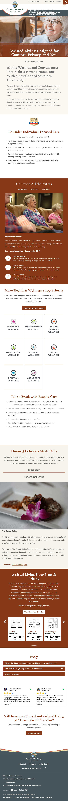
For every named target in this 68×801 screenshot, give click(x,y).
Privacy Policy (7, 797)
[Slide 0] (32, 645)
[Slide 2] (35, 645)
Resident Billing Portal (31, 768)
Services (46, 189)
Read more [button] (7, 704)
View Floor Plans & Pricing (34, 612)
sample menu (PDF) (19, 564)
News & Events (49, 1)
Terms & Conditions (38, 797)
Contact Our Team (34, 733)
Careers (58, 1)
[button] (4, 622)
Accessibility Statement (22, 797)
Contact (23, 764)
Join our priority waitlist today (47, 13)
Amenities (34, 189)
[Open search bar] (66, 1)
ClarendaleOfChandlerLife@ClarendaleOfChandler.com (23, 785)
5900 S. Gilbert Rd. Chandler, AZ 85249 (19, 779)
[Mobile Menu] (64, 6)
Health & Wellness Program (34, 308)
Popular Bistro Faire (34, 477)
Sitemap (49, 797)
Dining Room (34, 470)
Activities (22, 189)
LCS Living (43, 764)
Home (27, 61)
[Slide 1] (34, 645)
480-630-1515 (34, 1)
